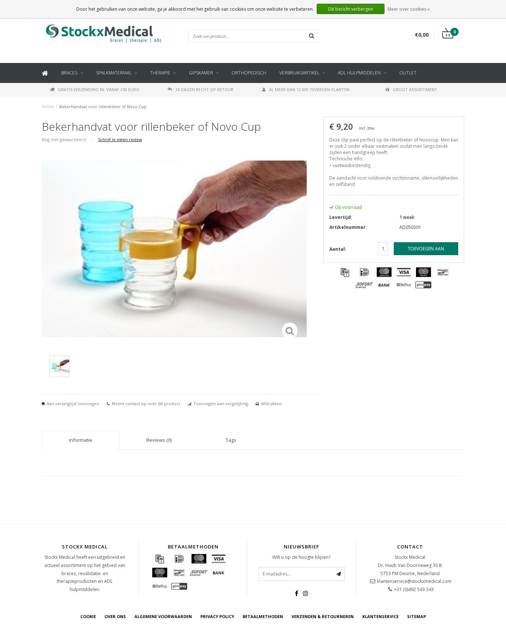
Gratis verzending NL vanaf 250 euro (98, 89)
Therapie (160, 73)
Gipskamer (201, 73)
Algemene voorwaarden (163, 616)
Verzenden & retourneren (323, 616)
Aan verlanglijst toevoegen (73, 403)
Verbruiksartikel (299, 73)
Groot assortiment (415, 89)
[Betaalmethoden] (345, 272)
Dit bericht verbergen (350, 9)
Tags (231, 440)
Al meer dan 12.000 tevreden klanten (309, 89)
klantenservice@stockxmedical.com (414, 581)
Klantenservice (380, 616)
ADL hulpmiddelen (359, 73)
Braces (69, 73)
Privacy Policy (217, 616)
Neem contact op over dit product (146, 403)
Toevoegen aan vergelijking (220, 403)
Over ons (115, 616)
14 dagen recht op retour (204, 89)
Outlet (407, 73)
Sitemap (416, 616)
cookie (88, 616)
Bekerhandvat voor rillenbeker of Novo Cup (102, 106)
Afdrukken (271, 403)
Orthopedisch (249, 73)
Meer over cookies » (408, 9)
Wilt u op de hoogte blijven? (301, 557)
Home (48, 106)
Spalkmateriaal (114, 73)
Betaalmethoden (263, 616)
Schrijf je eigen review (120, 139)
